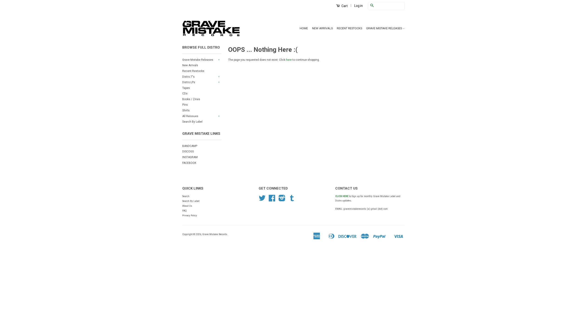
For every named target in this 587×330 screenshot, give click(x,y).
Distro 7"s (188, 76)
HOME (304, 28)
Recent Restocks (193, 71)
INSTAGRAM (190, 157)
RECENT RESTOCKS (349, 28)
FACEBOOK (189, 163)
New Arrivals (190, 65)
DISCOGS (188, 151)
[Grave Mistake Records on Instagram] (281, 200)
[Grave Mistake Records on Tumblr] (291, 200)
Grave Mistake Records (214, 234)
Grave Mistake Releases (197, 59)
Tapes (186, 88)
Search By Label (192, 121)
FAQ (184, 210)
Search (185, 196)
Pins (185, 104)
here (289, 59)
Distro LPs (188, 82)
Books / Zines (191, 99)
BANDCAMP (189, 146)
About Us (187, 206)
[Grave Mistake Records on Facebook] (272, 200)
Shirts (186, 110)
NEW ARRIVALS (322, 28)
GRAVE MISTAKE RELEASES (384, 28)
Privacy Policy (189, 215)
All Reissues (190, 116)
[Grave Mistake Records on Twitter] (262, 200)
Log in (358, 6)
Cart (344, 6)
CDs (185, 93)
